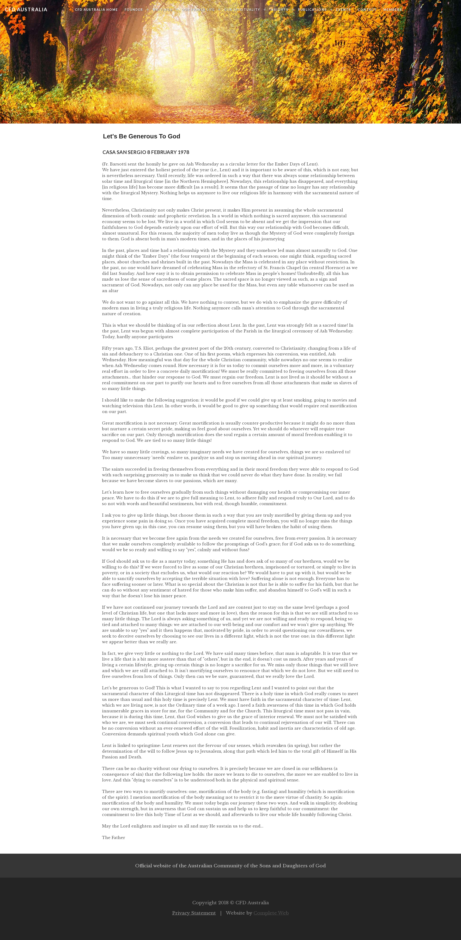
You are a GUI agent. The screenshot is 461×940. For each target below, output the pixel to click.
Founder (134, 10)
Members (392, 10)
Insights (279, 10)
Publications (312, 10)
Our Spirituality (242, 10)
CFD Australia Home (96, 10)
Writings (162, 10)
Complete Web (271, 913)
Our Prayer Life (198, 10)
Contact (367, 10)
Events (343, 10)
